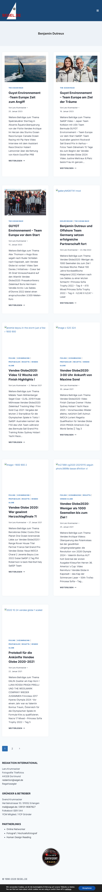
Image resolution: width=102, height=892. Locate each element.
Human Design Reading (19, 837)
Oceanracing (23, 358)
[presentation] (25, 68)
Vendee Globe (66, 499)
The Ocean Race (16, 88)
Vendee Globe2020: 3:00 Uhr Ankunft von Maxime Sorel (76, 375)
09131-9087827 (27, 807)
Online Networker (16, 829)
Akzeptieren (87, 888)
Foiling (12, 358)
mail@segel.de (9, 807)
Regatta (25, 362)
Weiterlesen (17, 161)
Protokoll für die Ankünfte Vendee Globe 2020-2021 (22, 657)
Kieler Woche (66, 221)
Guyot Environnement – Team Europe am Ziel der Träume (76, 97)
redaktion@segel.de (12, 780)
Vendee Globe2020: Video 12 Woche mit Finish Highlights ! (23, 375)
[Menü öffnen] (97, 10)
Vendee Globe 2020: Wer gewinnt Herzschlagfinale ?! (24, 512)
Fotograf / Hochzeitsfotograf (22, 833)
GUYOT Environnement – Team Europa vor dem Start (25, 230)
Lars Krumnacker (19, 108)
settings (68, 889)
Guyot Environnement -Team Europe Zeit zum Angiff (24, 97)
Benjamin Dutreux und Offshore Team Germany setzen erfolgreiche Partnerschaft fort (76, 235)
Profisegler (14, 362)
